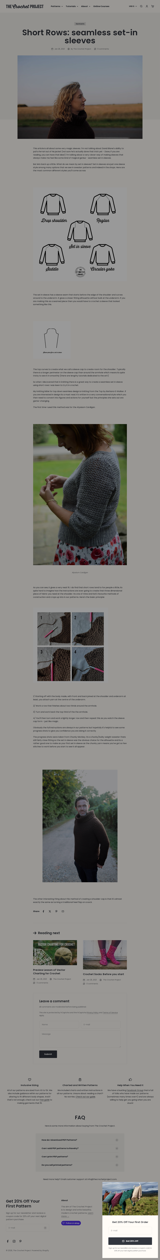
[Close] (153, 1187)
